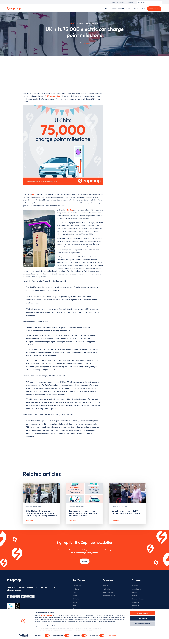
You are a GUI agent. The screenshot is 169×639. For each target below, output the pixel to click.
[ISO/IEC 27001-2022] (13, 607)
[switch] (66, 635)
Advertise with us (108, 592)
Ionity (34, 194)
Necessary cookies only (142, 623)
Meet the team (136, 589)
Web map (76, 589)
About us (130, 2)
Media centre (136, 602)
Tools (74, 592)
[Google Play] (28, 596)
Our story (135, 586)
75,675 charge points (52, 96)
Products (105, 586)
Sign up (84, 561)
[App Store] (13, 596)
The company (137, 580)
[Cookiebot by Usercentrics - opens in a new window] (23, 635)
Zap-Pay (70, 210)
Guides (75, 595)
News (136, 9)
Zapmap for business (117, 2)
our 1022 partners (46, 615)
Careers (134, 595)
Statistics (76, 599)
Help (143, 9)
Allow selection (142, 618)
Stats (128, 9)
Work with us (107, 589)
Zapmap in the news (138, 599)
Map (106, 9)
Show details (112, 635)
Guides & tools (117, 9)
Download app (154, 9)
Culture (134, 592)
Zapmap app (77, 586)
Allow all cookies (142, 613)
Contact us (135, 605)
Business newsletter (109, 595)
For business (108, 580)
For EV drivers (79, 580)
